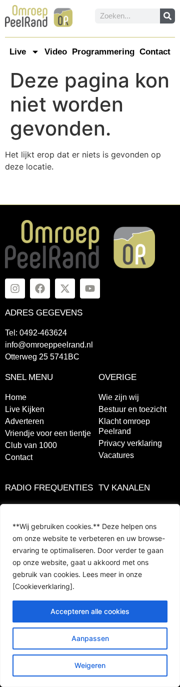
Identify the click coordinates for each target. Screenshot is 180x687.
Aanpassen (90, 638)
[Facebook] (40, 288)
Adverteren (24, 421)
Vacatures (116, 455)
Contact (155, 51)
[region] (90, 595)
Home (15, 397)
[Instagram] (15, 288)
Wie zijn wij (118, 397)
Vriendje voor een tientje (48, 433)
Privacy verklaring (130, 443)
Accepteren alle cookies (90, 611)
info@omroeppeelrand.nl (49, 344)
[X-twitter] (65, 288)
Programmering (103, 51)
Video (55, 51)
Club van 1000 (31, 445)
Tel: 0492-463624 (36, 332)
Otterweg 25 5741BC (42, 356)
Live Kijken (24, 409)
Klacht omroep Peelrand (124, 426)
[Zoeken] (167, 16)
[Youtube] (90, 288)
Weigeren (90, 665)
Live (18, 51)
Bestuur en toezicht (132, 409)
